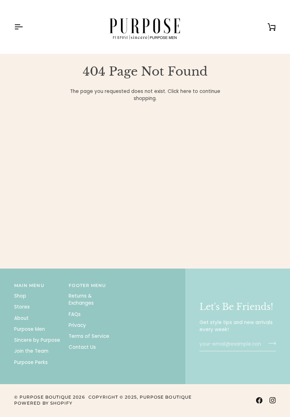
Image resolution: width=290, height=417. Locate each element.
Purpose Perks (31, 362)
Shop (20, 296)
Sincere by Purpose (37, 340)
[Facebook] (259, 400)
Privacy (77, 325)
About (21, 318)
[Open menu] (24, 27)
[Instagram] (272, 400)
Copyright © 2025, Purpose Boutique (140, 397)
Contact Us (82, 347)
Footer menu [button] (87, 285)
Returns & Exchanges (81, 299)
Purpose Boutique (45, 397)
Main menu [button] (29, 285)
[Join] (270, 343)
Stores (22, 307)
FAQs (75, 314)
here (185, 91)
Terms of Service (89, 336)
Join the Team (31, 351)
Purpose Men (29, 329)
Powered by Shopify (43, 403)
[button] (147, 284)
